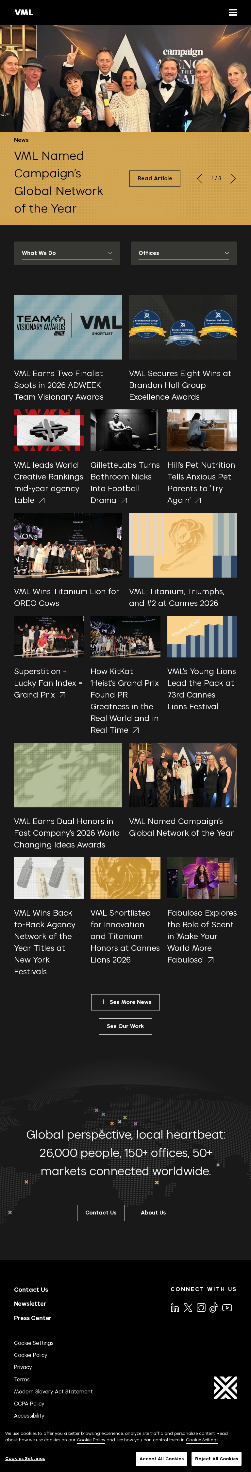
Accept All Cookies (161, 1458)
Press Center (33, 1318)
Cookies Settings (25, 1458)
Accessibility (29, 1416)
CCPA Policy (29, 1403)
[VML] (24, 12)
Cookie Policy (30, 1355)
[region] (125, 1448)
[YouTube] (227, 1307)
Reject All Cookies (216, 1458)
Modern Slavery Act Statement (53, 1391)
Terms (22, 1379)
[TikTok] (213, 1307)
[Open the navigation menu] (231, 12)
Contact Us (31, 1289)
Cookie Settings (34, 1343)
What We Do (39, 253)
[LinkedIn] (174, 1307)
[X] (187, 1307)
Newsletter (30, 1303)
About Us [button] (153, 1213)
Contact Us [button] (101, 1213)
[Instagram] (201, 1307)
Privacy (23, 1367)
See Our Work (125, 1026)
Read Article (155, 178)
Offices (149, 253)
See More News (131, 1002)
